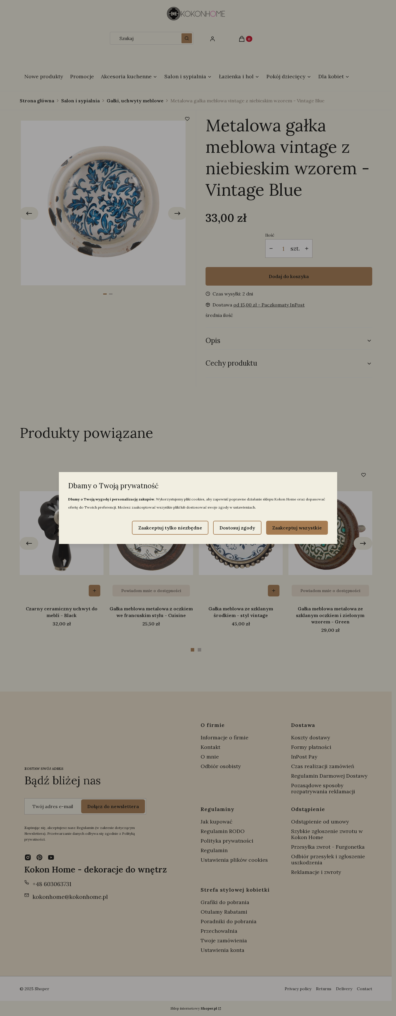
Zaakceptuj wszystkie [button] (297, 528)
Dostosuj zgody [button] (237, 528)
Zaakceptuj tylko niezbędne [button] (170, 528)
